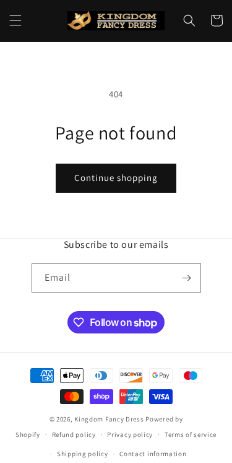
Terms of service (191, 434)
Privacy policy (130, 434)
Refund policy (74, 434)
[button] (15, 20)
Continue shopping (116, 177)
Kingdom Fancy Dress (109, 419)
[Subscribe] (186, 278)
